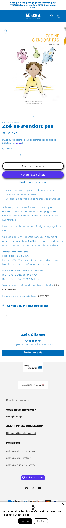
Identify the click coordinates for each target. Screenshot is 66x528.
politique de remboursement (23, 451)
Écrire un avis (32, 352)
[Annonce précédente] (5, 5)
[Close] (63, 504)
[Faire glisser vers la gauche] (26, 116)
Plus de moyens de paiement (33, 182)
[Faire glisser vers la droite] (39, 116)
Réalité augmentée (18, 400)
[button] (6, 16)
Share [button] (8, 315)
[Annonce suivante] (60, 5)
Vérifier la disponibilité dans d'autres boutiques (33, 198)
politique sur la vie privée (20, 465)
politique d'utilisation (18, 458)
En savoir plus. (22, 514)
